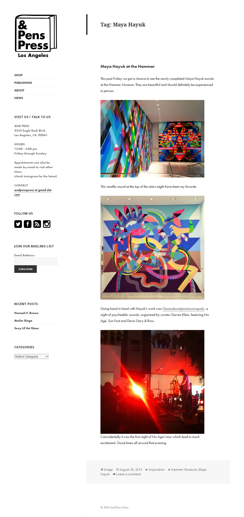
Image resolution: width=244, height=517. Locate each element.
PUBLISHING (23, 83)
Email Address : (24, 255)
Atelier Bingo (23, 321)
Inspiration (156, 469)
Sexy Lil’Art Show (26, 328)
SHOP (18, 75)
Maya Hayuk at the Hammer (127, 66)
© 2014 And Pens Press (114, 507)
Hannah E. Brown (26, 313)
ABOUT (19, 90)
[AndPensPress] (35, 36)
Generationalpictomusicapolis (183, 308)
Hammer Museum (184, 469)
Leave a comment (128, 474)
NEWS (18, 98)
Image (108, 469)
